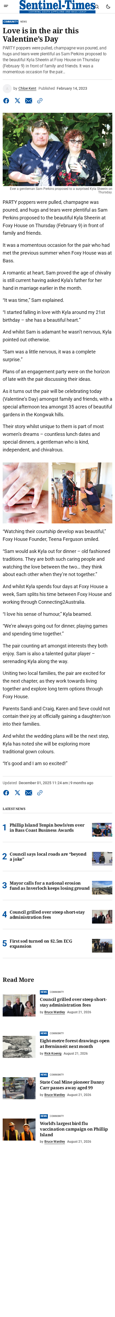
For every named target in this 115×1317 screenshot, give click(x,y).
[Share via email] (28, 100)
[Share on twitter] (17, 100)
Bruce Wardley (54, 1012)
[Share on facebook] (7, 100)
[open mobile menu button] (6, 6)
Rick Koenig (53, 1053)
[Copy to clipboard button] (38, 100)
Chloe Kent (27, 88)
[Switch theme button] (108, 6)
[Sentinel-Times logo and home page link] (57, 6)
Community (10, 21)
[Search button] (97, 6)
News (23, 21)
